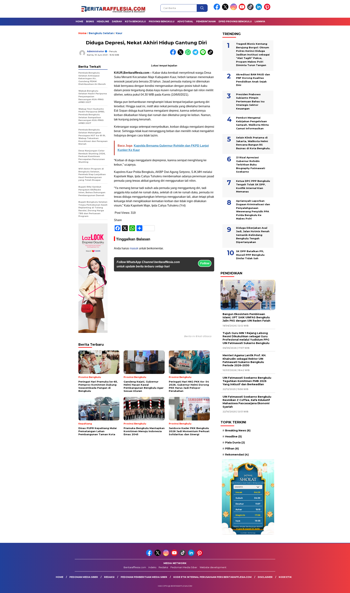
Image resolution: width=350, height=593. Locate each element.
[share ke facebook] (174, 54)
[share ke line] (203, 54)
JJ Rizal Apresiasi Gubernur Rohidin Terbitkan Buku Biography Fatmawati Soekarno (250, 164)
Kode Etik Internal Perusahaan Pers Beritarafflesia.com (212, 577)
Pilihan (232, 448)
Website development (213, 567)
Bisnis (90, 21)
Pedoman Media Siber (183, 567)
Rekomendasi (237, 454)
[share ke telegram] (196, 54)
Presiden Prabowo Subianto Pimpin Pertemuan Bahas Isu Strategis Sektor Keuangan (250, 101)
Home (79, 21)
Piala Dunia (235, 442)
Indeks (152, 567)
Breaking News (237, 430)
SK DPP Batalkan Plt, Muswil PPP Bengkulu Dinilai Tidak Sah (250, 255)
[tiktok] (251, 9)
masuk (134, 248)
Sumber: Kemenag (247, 533)
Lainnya (260, 21)
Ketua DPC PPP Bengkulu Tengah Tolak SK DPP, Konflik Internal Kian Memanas (253, 186)
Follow (204, 263)
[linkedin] (259, 9)
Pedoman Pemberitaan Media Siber (144, 577)
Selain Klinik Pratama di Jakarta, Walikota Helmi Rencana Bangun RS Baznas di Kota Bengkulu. (253, 143)
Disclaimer (265, 577)
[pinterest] (268, 9)
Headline (103, 21)
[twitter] (226, 9)
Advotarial (185, 21)
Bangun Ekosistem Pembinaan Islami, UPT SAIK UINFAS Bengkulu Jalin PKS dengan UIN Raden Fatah (246, 317)
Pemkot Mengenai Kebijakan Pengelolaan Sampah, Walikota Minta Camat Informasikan (252, 123)
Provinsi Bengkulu (161, 21)
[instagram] (234, 9)
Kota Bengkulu (135, 21)
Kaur (119, 33)
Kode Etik (285, 577)
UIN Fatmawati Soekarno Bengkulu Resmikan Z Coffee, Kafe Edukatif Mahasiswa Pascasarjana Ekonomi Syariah (247, 401)
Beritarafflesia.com (135, 567)
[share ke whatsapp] (188, 54)
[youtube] (242, 9)
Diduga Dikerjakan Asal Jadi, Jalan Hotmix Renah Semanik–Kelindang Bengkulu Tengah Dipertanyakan (252, 235)
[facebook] (217, 9)
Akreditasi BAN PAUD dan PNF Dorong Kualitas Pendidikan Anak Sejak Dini (253, 80)
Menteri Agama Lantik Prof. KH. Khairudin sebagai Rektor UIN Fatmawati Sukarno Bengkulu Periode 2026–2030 (244, 360)
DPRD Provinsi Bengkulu (235, 21)
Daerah (117, 21)
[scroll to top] (336, 587)
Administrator (95, 51)
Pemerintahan (206, 21)
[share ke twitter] (181, 54)
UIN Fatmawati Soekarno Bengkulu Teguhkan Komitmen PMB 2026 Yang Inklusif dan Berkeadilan (247, 381)
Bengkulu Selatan (101, 33)
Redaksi (163, 567)
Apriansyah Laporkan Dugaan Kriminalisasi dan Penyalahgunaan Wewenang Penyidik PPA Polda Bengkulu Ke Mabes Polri (253, 209)
